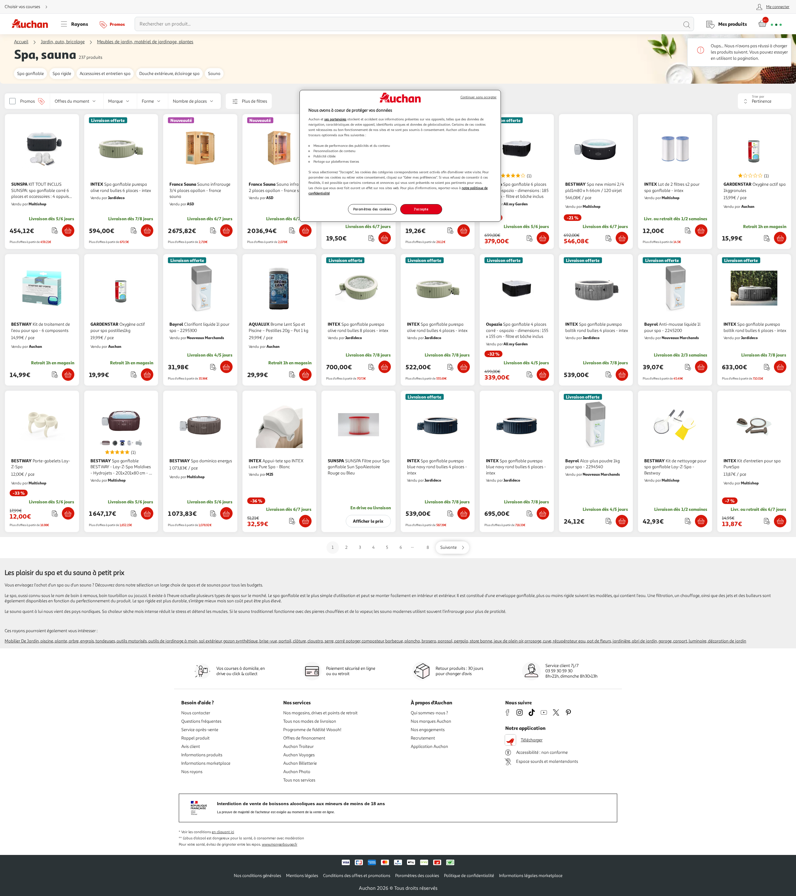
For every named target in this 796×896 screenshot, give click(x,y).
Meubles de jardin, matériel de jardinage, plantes (145, 42)
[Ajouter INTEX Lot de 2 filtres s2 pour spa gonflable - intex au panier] (701, 230)
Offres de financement (304, 738)
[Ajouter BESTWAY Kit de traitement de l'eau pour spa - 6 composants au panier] (68, 374)
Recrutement (423, 738)
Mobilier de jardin (22, 641)
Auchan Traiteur (298, 746)
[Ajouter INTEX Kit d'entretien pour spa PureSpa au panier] (780, 521)
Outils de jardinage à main (172, 641)
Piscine (46, 641)
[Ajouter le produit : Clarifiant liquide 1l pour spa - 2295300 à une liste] (213, 367)
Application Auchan (429, 746)
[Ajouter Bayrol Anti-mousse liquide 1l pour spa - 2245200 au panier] (701, 367)
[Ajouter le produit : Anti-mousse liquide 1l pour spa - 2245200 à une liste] (688, 367)
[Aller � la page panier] (770, 24)
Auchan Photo (296, 771)
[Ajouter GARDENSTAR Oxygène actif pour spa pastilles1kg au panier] (147, 374)
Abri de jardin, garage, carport (659, 641)
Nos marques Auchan (431, 721)
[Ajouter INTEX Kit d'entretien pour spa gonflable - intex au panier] (384, 238)
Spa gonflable (30, 73)
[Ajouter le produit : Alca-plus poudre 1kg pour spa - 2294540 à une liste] (608, 521)
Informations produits (201, 755)
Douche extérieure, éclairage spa (169, 73)
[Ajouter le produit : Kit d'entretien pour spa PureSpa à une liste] (766, 521)
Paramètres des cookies (372, 209)
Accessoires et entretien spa (105, 73)
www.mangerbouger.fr (279, 844)
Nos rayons (191, 771)
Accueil (21, 42)
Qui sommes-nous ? (429, 713)
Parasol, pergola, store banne (465, 641)
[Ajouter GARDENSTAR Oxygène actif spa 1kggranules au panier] (780, 238)
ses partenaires (335, 119)
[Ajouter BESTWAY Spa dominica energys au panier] (226, 513)
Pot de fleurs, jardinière (608, 641)
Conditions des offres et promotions (356, 875)
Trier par (758, 97)
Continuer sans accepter (478, 97)
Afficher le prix (368, 521)
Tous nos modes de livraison (309, 721)
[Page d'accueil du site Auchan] (32, 24)
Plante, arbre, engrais (74, 641)
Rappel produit (195, 738)
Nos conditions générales (257, 875)
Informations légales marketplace (530, 875)
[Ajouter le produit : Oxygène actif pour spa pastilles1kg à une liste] (133, 374)
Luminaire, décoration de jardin (717, 641)
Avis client (190, 746)
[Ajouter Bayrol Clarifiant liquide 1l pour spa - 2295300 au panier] (226, 367)
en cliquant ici (223, 832)
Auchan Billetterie (300, 763)
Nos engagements (428, 729)
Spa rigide (62, 73)
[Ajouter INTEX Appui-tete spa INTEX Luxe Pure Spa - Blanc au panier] (305, 521)
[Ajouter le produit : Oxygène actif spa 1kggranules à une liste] (766, 238)
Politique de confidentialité (469, 875)
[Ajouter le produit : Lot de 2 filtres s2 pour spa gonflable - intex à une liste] (688, 230)
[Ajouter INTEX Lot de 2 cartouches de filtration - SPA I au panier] (463, 230)
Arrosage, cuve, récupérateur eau (555, 641)
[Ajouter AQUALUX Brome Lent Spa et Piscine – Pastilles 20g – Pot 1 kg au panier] (305, 374)
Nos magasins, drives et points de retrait (320, 713)
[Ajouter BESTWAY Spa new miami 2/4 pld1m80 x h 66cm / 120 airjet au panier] (622, 238)
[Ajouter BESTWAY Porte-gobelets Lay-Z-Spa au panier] (68, 513)
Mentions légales (302, 875)
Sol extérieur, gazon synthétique (228, 641)
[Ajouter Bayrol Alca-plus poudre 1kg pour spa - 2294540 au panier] (622, 521)
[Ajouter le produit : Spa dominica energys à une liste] (213, 513)
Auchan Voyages (299, 755)
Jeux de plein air (508, 641)
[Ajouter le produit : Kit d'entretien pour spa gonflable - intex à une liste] (371, 238)
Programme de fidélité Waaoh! (312, 729)
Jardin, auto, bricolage (63, 42)
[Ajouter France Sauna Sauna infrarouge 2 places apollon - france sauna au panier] (305, 230)
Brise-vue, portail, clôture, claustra (291, 641)
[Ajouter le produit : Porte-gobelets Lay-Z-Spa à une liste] (54, 513)
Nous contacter (195, 713)
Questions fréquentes (201, 721)
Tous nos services (299, 780)
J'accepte (421, 209)
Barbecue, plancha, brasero (410, 641)
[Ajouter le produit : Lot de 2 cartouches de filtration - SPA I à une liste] (450, 230)
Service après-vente (199, 729)
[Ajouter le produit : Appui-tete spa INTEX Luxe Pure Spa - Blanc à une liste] (292, 521)
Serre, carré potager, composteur (354, 641)
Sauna (214, 73)
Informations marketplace (205, 763)
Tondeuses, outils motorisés (121, 641)
